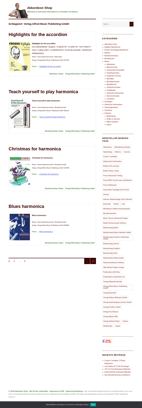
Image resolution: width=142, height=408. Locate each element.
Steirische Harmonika (115, 93)
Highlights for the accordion (38, 34)
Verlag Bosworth (109, 293)
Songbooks (111, 90)
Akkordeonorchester (122, 147)
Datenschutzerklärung (74, 391)
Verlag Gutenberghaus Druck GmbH (117, 302)
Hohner (106, 194)
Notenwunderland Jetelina (113, 263)
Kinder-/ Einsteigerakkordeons (116, 50)
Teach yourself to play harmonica (43, 91)
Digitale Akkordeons (112, 47)
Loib (123, 204)
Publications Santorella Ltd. (114, 277)
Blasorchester (112, 67)
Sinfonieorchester (113, 87)
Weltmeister (107, 326)
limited (116, 204)
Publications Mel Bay (111, 272)
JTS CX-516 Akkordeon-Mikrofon (117, 369)
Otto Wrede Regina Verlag (113, 267)
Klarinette (107, 204)
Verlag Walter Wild (110, 316)
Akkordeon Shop (39, 8)
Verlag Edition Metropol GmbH (115, 297)
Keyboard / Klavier (114, 76)
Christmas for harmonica (35, 148)
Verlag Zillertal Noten (111, 321)
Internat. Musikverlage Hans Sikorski (117, 199)
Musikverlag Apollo (110, 228)
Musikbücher (109, 59)
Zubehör (107, 113)
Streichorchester (113, 96)
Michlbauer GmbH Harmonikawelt (116, 209)
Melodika (110, 79)
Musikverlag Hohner (111, 244)
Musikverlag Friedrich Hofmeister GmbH (116, 238)
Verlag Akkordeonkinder (112, 282)
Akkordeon (53, 74)
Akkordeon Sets (110, 44)
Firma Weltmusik (109, 185)
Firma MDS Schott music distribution (117, 180)
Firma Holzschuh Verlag (112, 176)
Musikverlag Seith (110, 253)
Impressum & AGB (57, 391)
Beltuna (118, 152)
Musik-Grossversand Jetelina (114, 223)
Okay (93, 404)
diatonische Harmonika (112, 161)
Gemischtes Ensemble (115, 70)
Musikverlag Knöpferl (111, 248)
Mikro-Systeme (112, 122)
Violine (125, 321)
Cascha (127, 152)
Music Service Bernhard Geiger (115, 218)
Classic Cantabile (110, 157)
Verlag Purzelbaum (110, 312)
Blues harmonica (26, 206)
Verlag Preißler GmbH (112, 307)
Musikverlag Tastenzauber (113, 258)
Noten (61, 74)
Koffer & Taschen (113, 119)
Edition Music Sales (111, 171)
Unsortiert (110, 99)
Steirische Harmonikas (113, 104)
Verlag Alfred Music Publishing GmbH (80, 74)
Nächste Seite (93, 261)
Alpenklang (107, 152)
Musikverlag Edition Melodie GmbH (117, 232)
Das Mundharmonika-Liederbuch (117, 375)
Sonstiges (108, 102)
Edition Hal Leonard (111, 166)
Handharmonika (113, 73)
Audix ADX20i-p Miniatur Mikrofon (117, 372)
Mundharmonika (51, 131)
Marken (107, 53)
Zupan (117, 326)
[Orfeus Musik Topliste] (117, 341)
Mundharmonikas (111, 56)
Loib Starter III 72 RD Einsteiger (116, 366)
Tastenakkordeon (111, 107)
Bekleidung (111, 116)
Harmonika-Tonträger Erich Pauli (116, 190)
